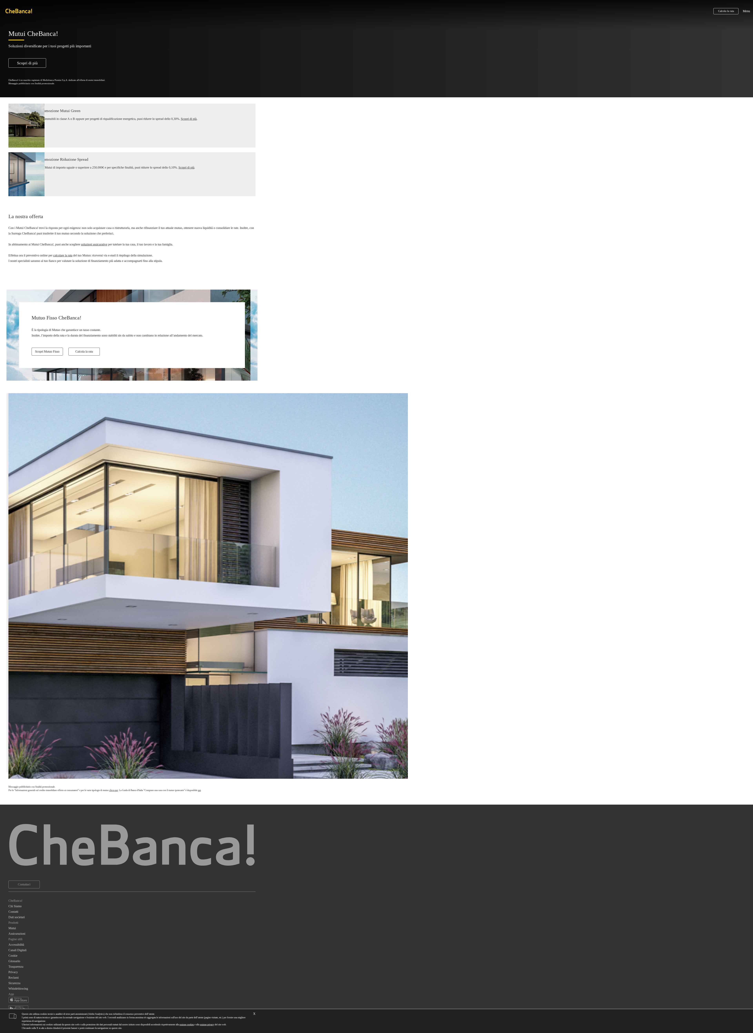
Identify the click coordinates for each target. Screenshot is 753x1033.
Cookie (12, 955)
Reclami (13, 977)
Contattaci (24, 884)
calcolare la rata (62, 255)
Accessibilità (16, 944)
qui (199, 790)
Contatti (13, 911)
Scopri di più (27, 63)
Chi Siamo (15, 906)
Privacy (13, 972)
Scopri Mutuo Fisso (47, 351)
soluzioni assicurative (94, 244)
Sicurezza (14, 983)
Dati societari (16, 917)
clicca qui (113, 790)
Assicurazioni (16, 933)
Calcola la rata (726, 11)
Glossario (14, 961)
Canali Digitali (17, 950)
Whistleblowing (18, 988)
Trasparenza (15, 966)
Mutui (12, 928)
